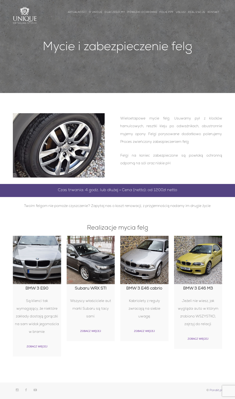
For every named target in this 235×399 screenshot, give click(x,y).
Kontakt (213, 12)
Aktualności (77, 12)
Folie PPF (167, 12)
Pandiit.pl (216, 390)
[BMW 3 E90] (37, 260)
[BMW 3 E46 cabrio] (144, 260)
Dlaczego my (115, 12)
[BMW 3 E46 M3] (198, 260)
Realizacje (196, 12)
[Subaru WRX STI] (91, 260)
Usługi (181, 12)
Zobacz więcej (37, 346)
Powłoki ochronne (142, 12)
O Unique (95, 12)
